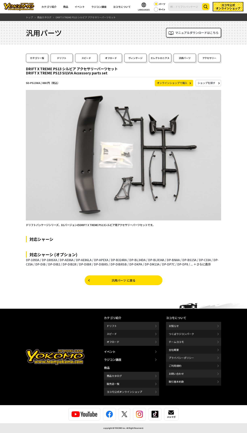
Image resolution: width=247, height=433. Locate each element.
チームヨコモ (176, 342)
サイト (162, 9)
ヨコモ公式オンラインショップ (124, 392)
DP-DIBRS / (102, 264)
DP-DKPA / (136, 264)
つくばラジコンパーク (181, 334)
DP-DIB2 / (55, 264)
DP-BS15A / (190, 260)
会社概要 (174, 350)
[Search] (205, 6)
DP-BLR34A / (157, 260)
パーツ (162, 3)
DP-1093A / (33, 260)
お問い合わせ (176, 373)
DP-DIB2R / (70, 264)
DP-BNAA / (174, 260)
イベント (80, 7)
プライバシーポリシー (181, 358)
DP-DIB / (41, 264)
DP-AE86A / (67, 260)
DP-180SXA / (50, 260)
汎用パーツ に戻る (123, 280)
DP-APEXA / (102, 260)
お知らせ (174, 326)
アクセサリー (209, 58)
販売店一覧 (113, 384)
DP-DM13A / (153, 264)
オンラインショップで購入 (172, 83)
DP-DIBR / (86, 264)
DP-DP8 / (183, 264)
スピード (86, 58)
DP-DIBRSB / (119, 264)
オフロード (111, 58)
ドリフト (61, 58)
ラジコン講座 (99, 7)
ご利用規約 (175, 365)
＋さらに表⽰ (202, 264)
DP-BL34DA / (138, 260)
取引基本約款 (176, 381)
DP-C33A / (206, 260)
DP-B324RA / (120, 260)
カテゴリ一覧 (37, 58)
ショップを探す (206, 83)
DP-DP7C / (169, 264)
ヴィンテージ (135, 58)
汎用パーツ (185, 58)
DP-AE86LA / (84, 260)
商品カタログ (114, 376)
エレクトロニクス (160, 58)
